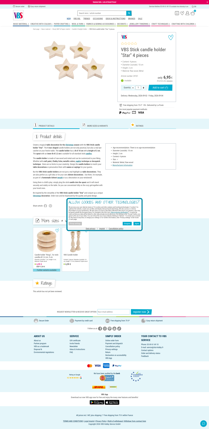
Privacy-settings (111, 349)
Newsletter (74, 346)
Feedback (145, 356)
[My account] (187, 13)
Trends (86, 18)
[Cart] (192, 13)
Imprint (102, 228)
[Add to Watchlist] (171, 37)
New (69, 18)
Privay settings (75, 224)
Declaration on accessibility (115, 355)
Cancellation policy (112, 346)
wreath (60, 177)
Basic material (45, 29)
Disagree (127, 224)
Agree (137, 224)
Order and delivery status (150, 353)
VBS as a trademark (41, 346)
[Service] (177, 13)
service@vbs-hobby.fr (155, 347)
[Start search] (129, 13)
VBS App (108, 358)
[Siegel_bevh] (106, 378)
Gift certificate (75, 340)
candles (89, 153)
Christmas (69, 145)
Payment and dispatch (114, 343)
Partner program (40, 343)
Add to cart (158, 87)
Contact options (147, 350)
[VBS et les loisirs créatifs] (18, 15)
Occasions (98, 18)
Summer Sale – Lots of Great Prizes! (104, 2)
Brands (131, 18)
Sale (140, 18)
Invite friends (75, 343)
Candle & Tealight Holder (79, 29)
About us (37, 340)
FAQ (71, 352)
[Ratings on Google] (74, 376)
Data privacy (90, 228)
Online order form (112, 340)
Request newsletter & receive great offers (76, 312)
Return (107, 352)
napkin (78, 161)
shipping (170, 81)
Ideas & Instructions (115, 18)
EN (195, 7)
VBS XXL (76, 18)
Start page (36, 29)
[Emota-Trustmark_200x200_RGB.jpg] (136, 376)
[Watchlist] (182, 13)
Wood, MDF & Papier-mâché (61, 29)
